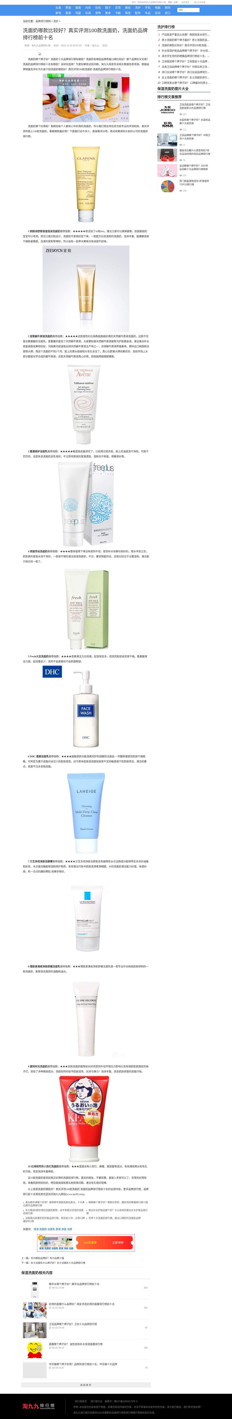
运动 (158, 13)
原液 (58, 1229)
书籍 (118, 13)
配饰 (138, 13)
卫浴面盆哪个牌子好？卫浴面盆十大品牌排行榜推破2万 (193, 61)
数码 (167, 7)
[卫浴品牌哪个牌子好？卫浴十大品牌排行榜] (35, 1330)
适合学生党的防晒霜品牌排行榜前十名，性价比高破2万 (193, 56)
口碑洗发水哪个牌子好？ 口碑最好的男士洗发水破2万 (192, 83)
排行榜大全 (96, 1401)
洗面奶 (43, 1229)
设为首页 (185, 2)
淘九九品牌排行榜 (41, 45)
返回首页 (86, 1385)
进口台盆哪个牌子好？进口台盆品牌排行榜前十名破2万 (193, 72)
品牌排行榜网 (43, 21)
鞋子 (108, 7)
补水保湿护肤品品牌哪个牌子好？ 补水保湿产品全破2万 (193, 50)
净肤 (63, 1229)
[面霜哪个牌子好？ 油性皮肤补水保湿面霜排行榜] (35, 1350)
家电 (58, 13)
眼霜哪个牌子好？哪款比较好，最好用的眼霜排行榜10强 (118, 1202)
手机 (148, 7)
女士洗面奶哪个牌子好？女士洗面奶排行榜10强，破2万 (193, 77)
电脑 (158, 7)
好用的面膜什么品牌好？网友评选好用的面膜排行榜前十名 (82, 1304)
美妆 (128, 7)
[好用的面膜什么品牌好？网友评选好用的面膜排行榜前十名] (35, 1310)
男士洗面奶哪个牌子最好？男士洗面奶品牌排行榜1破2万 (193, 40)
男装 (68, 7)
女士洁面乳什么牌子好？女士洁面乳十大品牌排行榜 (58, 1262)
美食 (108, 13)
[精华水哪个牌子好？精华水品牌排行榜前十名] (35, 1290)
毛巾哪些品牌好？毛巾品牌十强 (47, 1258)
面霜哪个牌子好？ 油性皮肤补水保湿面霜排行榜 (76, 1344)
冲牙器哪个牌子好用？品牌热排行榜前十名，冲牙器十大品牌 (83, 1364)
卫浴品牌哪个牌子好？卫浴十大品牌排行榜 (73, 1324)
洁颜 (69, 1229)
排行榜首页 (81, 1401)
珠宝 (128, 13)
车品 (148, 13)
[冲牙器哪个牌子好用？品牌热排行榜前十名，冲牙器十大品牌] (35, 1370)
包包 (98, 7)
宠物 (98, 13)
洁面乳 (51, 1229)
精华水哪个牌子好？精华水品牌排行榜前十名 (74, 1284)
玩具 (88, 13)
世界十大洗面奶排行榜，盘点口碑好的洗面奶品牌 (115, 1218)
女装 (58, 7)
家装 (68, 13)
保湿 (36, 1229)
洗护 (138, 7)
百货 (118, 7)
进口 (167, 13)
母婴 (78, 13)
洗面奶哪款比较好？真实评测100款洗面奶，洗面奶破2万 (194, 45)
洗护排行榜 (166, 27)
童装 (78, 7)
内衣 (88, 7)
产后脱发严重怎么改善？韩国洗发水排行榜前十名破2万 (193, 34)
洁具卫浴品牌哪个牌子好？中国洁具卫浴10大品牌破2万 (193, 66)
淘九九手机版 (38, 11)
